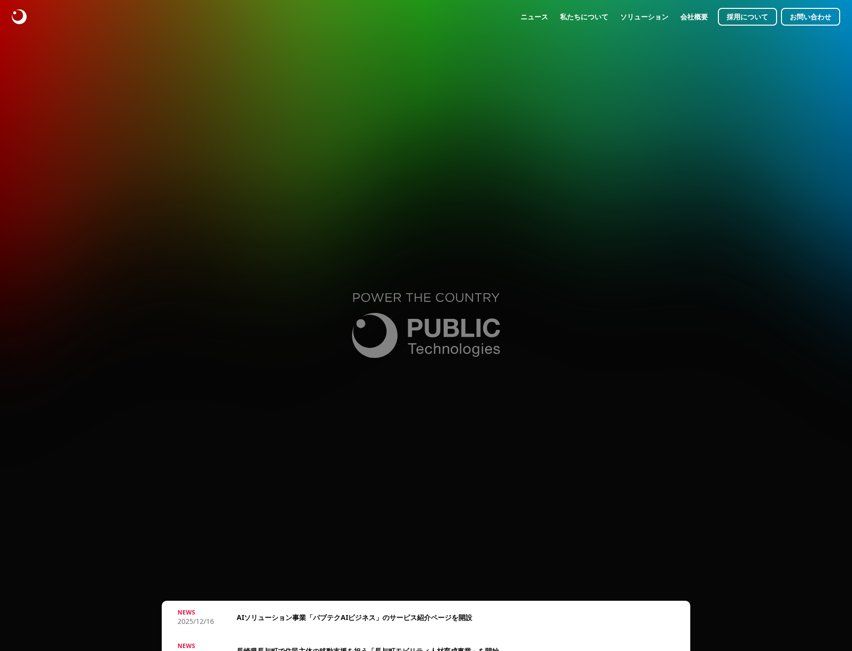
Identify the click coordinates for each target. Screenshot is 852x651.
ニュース (534, 16)
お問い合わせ (810, 16)
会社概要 (694, 16)
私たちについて (584, 16)
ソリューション (644, 16)
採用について (747, 16)
